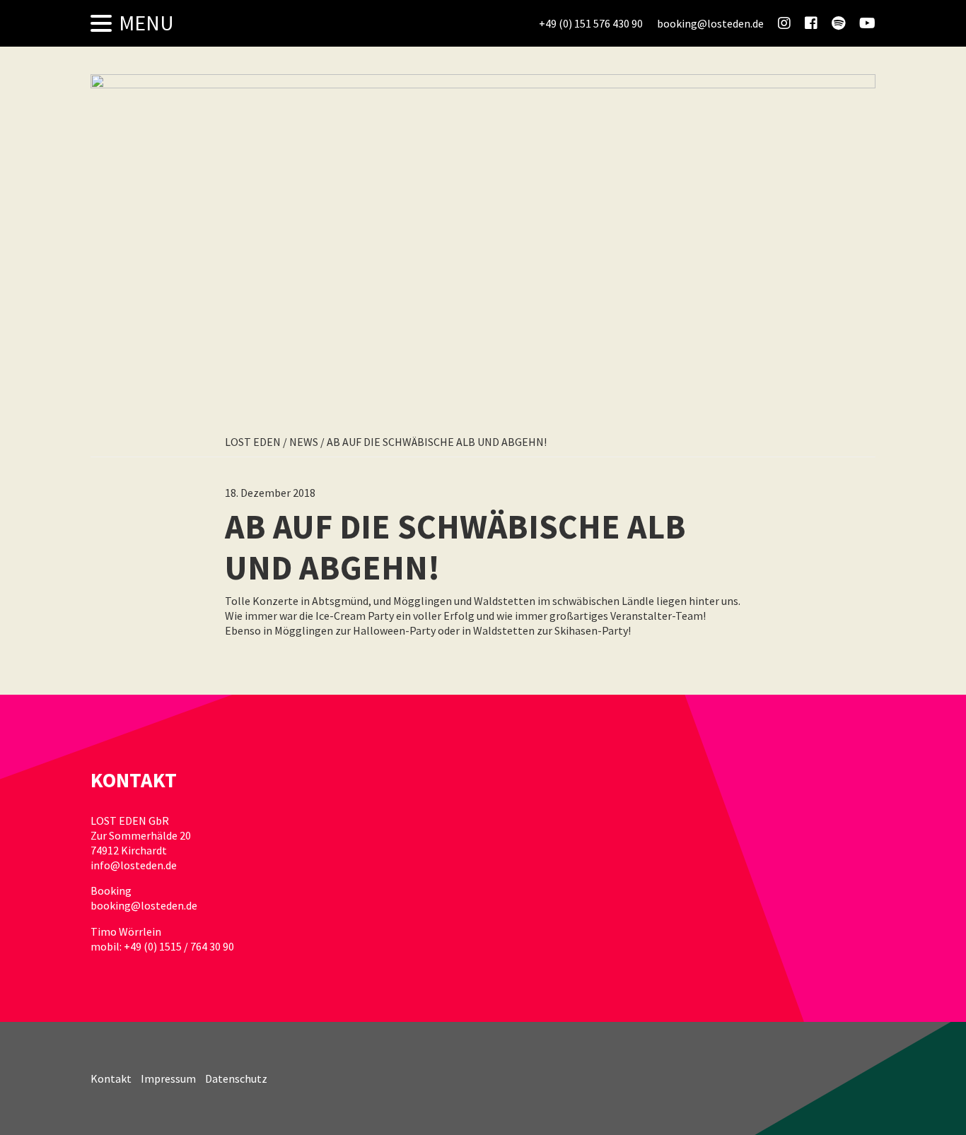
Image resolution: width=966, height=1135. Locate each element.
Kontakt (111, 1078)
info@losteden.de (134, 865)
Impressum (168, 1078)
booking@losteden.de (144, 905)
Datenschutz (236, 1078)
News (303, 442)
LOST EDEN (253, 442)
